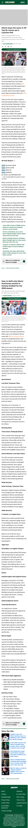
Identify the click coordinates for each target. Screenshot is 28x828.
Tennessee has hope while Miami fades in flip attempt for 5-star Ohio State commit (14, 253)
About (3, 791)
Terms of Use (20, 800)
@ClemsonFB (10, 168)
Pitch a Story (20, 797)
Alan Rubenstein (8, 43)
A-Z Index (19, 806)
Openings (19, 791)
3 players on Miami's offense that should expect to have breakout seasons (13, 246)
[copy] (11, 46)
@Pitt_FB (8, 170)
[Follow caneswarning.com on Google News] (24, 261)
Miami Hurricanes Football (12, 268)
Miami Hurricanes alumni (16, 336)
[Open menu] (2, 2)
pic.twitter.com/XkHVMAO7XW (11, 175)
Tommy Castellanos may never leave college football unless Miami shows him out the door (14, 233)
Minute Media (10, 814)
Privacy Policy (5, 800)
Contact (3, 794)
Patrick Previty (7, 295)
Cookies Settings (6, 811)
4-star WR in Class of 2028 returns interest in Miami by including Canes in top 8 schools (14, 227)
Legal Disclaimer (21, 803)
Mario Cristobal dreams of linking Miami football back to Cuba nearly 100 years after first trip (14, 240)
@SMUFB (9, 172)
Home (3, 268)
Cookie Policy (5, 803)
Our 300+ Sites (21, 794)
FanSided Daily (5, 797)
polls (22, 84)
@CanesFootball (11, 165)
